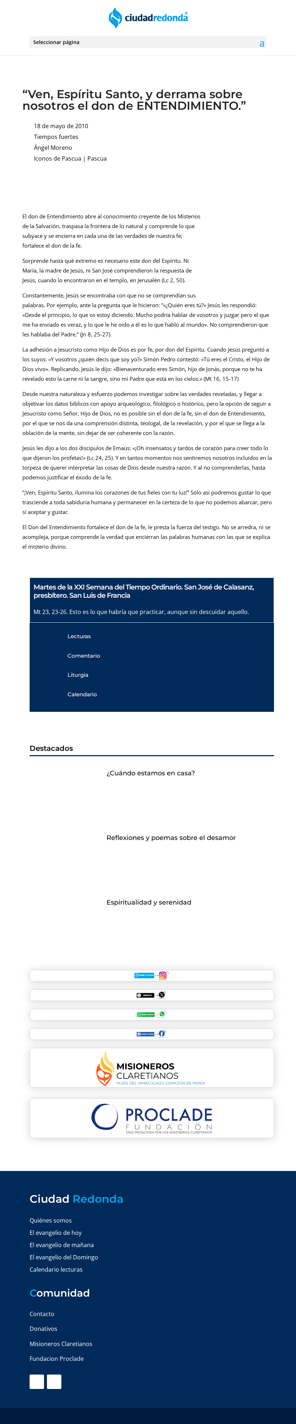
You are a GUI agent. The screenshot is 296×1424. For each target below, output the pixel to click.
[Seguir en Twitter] (54, 1382)
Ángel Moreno (53, 148)
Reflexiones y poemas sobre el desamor (171, 838)
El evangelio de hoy (56, 1233)
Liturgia (78, 674)
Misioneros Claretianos (61, 1344)
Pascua (97, 158)
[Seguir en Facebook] (37, 1382)
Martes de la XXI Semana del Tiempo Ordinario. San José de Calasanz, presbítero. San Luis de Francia (144, 591)
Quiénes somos (51, 1220)
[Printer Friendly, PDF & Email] (251, 180)
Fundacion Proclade (57, 1359)
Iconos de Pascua (57, 158)
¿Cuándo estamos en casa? (150, 773)
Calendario (82, 694)
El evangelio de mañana (62, 1245)
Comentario (84, 655)
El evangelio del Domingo (64, 1257)
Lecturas (79, 636)
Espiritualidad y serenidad (148, 902)
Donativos (43, 1329)
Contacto (42, 1314)
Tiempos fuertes (56, 137)
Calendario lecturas (56, 1269)
